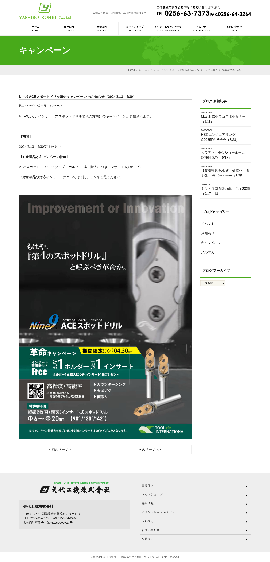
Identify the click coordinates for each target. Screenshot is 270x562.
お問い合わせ (234, 28)
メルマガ (201, 28)
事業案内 (102, 28)
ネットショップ (135, 28)
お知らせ (208, 233)
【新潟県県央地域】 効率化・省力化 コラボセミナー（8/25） (225, 171)
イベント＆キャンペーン (168, 28)
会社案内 (68, 28)
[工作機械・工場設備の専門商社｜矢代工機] (45, 12)
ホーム (35, 28)
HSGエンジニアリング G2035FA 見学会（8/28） (220, 135)
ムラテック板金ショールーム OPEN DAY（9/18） (223, 153)
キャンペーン (54, 105)
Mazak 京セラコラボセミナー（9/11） (223, 117)
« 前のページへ (60, 449)
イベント (208, 224)
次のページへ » (150, 449)
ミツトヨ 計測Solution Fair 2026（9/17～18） (225, 189)
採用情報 (148, 503)
